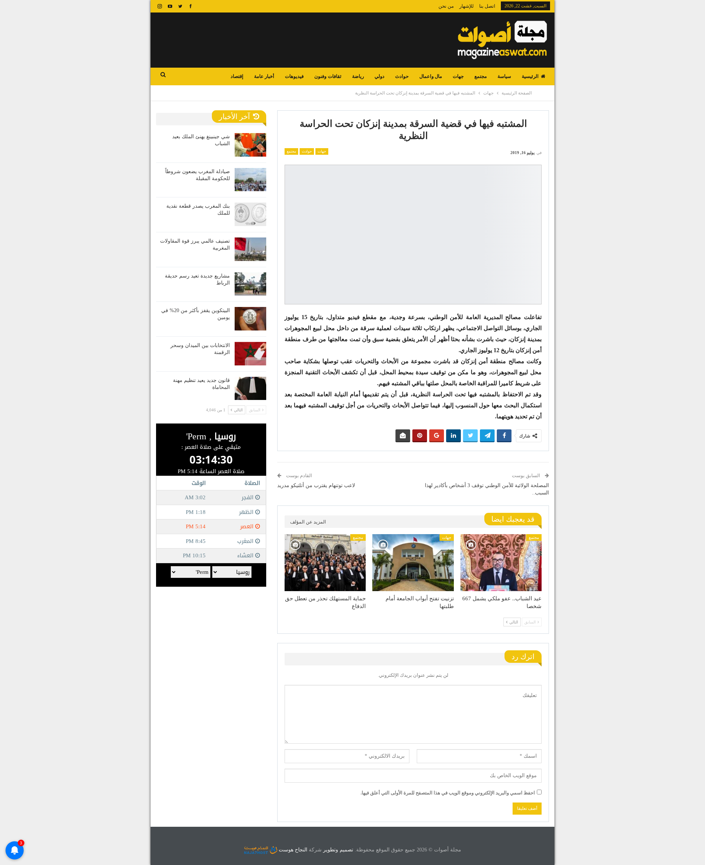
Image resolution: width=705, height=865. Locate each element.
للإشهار (466, 6)
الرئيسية (530, 76)
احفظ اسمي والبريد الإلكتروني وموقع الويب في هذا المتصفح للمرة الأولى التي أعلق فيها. (448, 793)
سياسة (504, 76)
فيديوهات (294, 76)
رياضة (358, 76)
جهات (458, 76)
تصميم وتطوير (338, 850)
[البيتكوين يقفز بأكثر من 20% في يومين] (250, 318)
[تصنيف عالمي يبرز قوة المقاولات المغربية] (250, 249)
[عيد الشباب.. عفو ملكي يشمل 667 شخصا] (501, 562)
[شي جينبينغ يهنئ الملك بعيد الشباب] (250, 145)
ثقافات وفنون (327, 76)
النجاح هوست (292, 850)
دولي (379, 76)
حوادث (402, 76)
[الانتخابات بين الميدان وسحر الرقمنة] (250, 353)
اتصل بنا (487, 6)
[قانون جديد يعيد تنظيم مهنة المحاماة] (250, 388)
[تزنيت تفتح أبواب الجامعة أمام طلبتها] (412, 562)
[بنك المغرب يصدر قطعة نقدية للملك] (250, 214)
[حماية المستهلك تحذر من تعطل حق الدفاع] (325, 562)
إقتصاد (237, 76)
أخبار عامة (264, 76)
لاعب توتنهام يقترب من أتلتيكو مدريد (316, 485)
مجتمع (480, 76)
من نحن (446, 6)
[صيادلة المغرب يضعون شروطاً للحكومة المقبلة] (250, 180)
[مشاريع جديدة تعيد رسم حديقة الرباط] (250, 284)
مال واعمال (430, 76)
